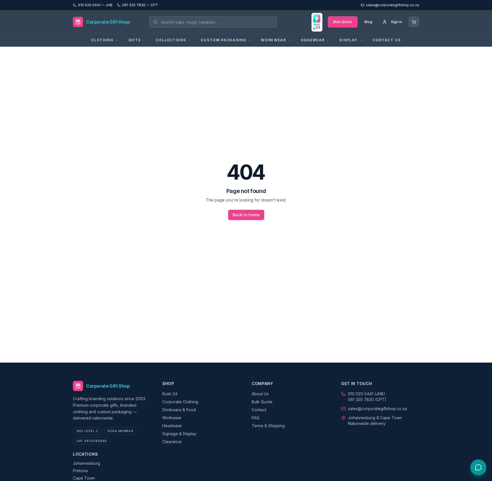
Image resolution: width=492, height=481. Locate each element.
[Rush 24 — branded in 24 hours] (316, 22)
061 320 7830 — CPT (140, 5)
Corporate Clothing (180, 401)
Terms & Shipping (268, 425)
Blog (368, 22)
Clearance (172, 441)
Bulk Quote (342, 22)
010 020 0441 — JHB (95, 5)
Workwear (172, 417)
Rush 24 (169, 393)
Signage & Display (179, 433)
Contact (259, 409)
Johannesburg (86, 463)
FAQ (255, 417)
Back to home (246, 214)
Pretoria (80, 470)
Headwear (172, 425)
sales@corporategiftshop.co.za (377, 408)
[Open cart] (414, 22)
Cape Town (84, 478)
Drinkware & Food (179, 409)
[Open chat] (478, 467)
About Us (260, 393)
